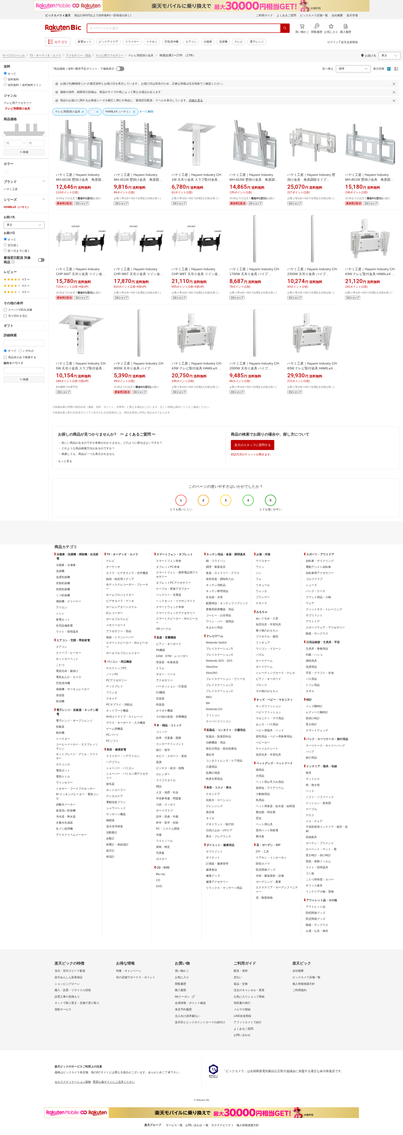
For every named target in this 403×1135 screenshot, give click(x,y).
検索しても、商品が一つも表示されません (88, 454)
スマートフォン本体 (168, 560)
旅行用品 (311, 757)
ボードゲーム (264, 666)
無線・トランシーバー (120, 637)
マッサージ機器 (116, 814)
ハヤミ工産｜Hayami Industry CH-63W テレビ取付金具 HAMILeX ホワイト (370, 274)
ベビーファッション (268, 712)
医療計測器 (213, 772)
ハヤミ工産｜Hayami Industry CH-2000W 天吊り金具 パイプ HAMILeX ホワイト (254, 368)
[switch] (41, 260)
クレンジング (214, 806)
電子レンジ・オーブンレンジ (74, 720)
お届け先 (9, 217)
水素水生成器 (64, 822)
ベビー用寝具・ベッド (270, 730)
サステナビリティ (222, 1125)
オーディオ (113, 567)
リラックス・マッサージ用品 (224, 888)
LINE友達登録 (242, 1016)
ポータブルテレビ (117, 619)
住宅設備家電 (64, 625)
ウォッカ (261, 591)
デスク (310, 815)
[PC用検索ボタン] (285, 28)
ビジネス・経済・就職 (170, 768)
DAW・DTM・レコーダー (172, 656)
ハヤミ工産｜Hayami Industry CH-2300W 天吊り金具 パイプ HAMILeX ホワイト (312, 274)
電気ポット (63, 770)
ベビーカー (263, 742)
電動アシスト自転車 (318, 567)
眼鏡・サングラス (317, 633)
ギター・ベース (166, 674)
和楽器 (160, 704)
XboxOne (212, 666)
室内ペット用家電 (267, 830)
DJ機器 (160, 692)
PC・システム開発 (168, 828)
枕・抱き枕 (313, 785)
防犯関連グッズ (315, 912)
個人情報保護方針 (303, 983)
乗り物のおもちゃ (267, 630)
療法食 (260, 836)
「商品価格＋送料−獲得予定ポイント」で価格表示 (82, 68)
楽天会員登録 (349, 42)
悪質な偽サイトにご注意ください (114, 1082)
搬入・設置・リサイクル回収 (73, 990)
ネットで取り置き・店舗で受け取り (77, 1003)
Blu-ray (160, 874)
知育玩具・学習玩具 (268, 624)
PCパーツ (112, 734)
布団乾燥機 (63, 589)
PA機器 (160, 650)
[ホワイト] (6, 171)
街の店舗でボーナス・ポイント (135, 977)
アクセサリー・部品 (78, 55)
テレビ (238, 41)
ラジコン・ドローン (268, 648)
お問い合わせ (242, 1035)
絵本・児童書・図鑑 (168, 738)
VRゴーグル (163, 629)
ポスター (161, 859)
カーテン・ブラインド (320, 843)
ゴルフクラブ (314, 579)
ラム (258, 579)
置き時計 (311, 724)
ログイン (332, 42)
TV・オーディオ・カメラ (45, 55)
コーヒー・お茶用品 (218, 615)
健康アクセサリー (217, 881)
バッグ (310, 751)
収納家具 (311, 837)
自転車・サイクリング (320, 560)
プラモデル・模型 (267, 636)
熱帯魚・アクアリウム (270, 788)
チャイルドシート (267, 748)
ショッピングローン (67, 983)
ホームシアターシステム (121, 607)
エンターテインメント (170, 744)
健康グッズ (213, 875)
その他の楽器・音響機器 (171, 716)
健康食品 (211, 869)
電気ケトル (63, 776)
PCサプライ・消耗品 (119, 704)
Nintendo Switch (216, 642)
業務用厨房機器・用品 (220, 609)
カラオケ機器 (164, 710)
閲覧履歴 (180, 983)
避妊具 (210, 754)
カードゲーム (264, 660)
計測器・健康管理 (217, 863)
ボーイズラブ (164, 810)
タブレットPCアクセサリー (173, 582)
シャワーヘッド (116, 808)
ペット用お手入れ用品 (270, 782)
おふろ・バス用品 (267, 724)
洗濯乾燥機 (63, 577)
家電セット (85, 41)
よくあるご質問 (286, 15)
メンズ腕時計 (314, 706)
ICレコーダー (114, 613)
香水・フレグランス (218, 836)
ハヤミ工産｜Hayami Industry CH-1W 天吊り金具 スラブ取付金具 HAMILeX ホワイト (197, 179)
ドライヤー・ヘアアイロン (123, 756)
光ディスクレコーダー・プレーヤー (127, 586)
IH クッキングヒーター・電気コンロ (77, 796)
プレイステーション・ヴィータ (225, 679)
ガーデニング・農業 (268, 881)
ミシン (60, 613)
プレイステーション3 (219, 685)
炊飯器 (60, 726)
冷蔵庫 (208, 41)
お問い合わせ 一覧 (196, 1125)
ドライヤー (132, 41)
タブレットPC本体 (168, 567)
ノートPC (112, 674)
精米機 (60, 732)
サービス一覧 (174, 1125)
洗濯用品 (311, 666)
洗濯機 (223, 41)
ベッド (310, 791)
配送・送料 (241, 970)
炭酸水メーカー (66, 804)
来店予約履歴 (183, 1009)
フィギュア (263, 642)
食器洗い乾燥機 (66, 810)
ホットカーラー (116, 790)
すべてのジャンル (14, 55)
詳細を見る (196, 100)
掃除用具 (311, 660)
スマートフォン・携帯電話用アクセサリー (177, 574)
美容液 (210, 812)
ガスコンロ (63, 764)
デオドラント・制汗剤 (220, 824)
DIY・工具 (262, 851)
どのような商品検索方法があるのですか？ (88, 448)
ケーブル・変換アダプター (173, 588)
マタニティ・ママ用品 (270, 718)
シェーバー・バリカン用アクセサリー (127, 776)
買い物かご (182, 970)
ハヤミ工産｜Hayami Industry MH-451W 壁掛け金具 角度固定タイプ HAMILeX (138, 179)
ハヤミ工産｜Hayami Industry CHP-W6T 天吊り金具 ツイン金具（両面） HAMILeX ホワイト (138, 274)
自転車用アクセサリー (320, 573)
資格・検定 (163, 847)
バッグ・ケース (315, 591)
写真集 (160, 853)
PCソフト (112, 741)
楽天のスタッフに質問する (252, 445)
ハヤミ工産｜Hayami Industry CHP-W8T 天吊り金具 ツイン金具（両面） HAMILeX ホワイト (196, 274)
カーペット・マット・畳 (321, 849)
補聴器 (110, 820)
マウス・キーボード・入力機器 (125, 722)
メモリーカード (116, 625)
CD (158, 880)
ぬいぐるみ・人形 (267, 618)
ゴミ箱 (310, 873)
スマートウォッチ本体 (170, 607)
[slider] (4, 135)
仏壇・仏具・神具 (317, 931)
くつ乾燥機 (63, 595)
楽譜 (159, 762)
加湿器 (60, 695)
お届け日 (9, 233)
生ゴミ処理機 (64, 828)
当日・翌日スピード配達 (70, 970)
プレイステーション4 (219, 654)
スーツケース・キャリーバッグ (325, 745)
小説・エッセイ (166, 804)
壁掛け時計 (313, 718)
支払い (238, 977)
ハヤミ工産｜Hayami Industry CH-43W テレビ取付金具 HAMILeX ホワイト (197, 368)
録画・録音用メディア (120, 579)
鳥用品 (260, 800)
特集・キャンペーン (128, 970)
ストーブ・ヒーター (68, 652)
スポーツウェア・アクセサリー (325, 627)
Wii (208, 703)
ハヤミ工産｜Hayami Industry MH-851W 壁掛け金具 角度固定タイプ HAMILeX (369, 179)
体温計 (110, 856)
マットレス (313, 779)
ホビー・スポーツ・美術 (171, 756)
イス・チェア (314, 821)
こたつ (60, 665)
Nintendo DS (214, 709)
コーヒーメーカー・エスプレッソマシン (77, 746)
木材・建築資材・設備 (270, 875)
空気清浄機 (171, 41)
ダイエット (213, 857)
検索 (25, 152)
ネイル (210, 818)
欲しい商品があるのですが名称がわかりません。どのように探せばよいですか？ (112, 442)
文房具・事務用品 (317, 648)
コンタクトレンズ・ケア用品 (224, 760)
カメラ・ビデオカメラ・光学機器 (127, 573)
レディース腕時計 (317, 712)
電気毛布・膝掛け (67, 671)
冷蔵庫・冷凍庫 (66, 565)
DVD (159, 886)
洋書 (159, 834)
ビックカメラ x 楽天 (58, 15)
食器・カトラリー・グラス (223, 573)
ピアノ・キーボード (168, 644)
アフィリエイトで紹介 (248, 1022)
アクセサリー (164, 680)
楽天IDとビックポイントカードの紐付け (200, 1022)
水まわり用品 (214, 627)
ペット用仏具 (264, 824)
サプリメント (214, 851)
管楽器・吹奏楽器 (167, 662)
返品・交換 (241, 983)
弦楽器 (160, 698)
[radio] (5, 73)
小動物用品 (263, 794)
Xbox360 (211, 673)
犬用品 (260, 775)
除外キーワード (13, 363)
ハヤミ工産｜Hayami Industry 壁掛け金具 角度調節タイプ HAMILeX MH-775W (311, 179)
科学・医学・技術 (167, 822)
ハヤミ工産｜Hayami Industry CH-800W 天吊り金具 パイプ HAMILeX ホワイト (139, 368)
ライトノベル (164, 840)
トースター (63, 738)
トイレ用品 (313, 685)
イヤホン (151, 41)
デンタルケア (114, 796)
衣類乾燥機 (63, 583)
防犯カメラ (263, 863)
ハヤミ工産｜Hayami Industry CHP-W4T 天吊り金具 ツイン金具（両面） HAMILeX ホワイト (80, 274)
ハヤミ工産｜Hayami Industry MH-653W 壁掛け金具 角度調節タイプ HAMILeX (253, 179)
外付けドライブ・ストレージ (124, 716)
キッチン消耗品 (216, 585)
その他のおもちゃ (267, 691)
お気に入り (182, 977)
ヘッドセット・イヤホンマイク (175, 601)
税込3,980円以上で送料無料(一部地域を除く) (102, 15)
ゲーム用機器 (114, 728)
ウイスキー (263, 560)
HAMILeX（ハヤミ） (17, 207)
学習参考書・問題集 (168, 798)
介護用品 (211, 766)
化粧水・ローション (218, 800)
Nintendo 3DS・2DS (219, 660)
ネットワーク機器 (117, 710)
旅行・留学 (163, 750)
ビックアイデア (108, 41)
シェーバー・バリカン (120, 768)
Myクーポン (182, 996)
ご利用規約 (299, 990)
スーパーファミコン (218, 721)
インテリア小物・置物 (320, 891)
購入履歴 (180, 990)
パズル (260, 654)
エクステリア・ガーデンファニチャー (277, 889)
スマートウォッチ (317, 730)
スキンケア (213, 794)
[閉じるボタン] (394, 84)
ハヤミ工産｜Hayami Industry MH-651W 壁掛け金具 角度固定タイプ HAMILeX (80, 179)
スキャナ (111, 698)
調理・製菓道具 (216, 567)
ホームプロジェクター (120, 594)
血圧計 (110, 850)
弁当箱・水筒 (214, 597)
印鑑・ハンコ (314, 654)
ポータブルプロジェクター (123, 653)
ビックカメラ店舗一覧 (314, 15)
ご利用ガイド (264, 15)
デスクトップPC (116, 668)
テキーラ (261, 603)
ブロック (261, 685)
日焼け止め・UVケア (219, 830)
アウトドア (313, 621)
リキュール (263, 585)
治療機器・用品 (216, 742)
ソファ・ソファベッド (320, 797)
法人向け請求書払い (187, 1016)
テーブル (311, 809)
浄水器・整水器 (66, 816)
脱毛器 (110, 784)
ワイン (260, 567)
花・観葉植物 (264, 897)
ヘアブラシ (113, 762)
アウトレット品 (315, 906)
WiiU (209, 697)
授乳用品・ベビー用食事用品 (274, 736)
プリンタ (111, 692)
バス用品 (311, 679)
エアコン (191, 41)
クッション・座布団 (318, 803)
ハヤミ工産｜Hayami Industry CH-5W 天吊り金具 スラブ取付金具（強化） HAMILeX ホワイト (81, 368)
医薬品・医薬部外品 (218, 736)
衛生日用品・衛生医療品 (221, 748)
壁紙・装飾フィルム (318, 861)
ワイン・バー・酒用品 (220, 621)
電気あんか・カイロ (68, 677)
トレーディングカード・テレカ (275, 673)
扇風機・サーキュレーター (73, 689)
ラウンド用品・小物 (318, 597)
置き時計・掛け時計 (318, 855)
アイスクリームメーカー (71, 834)
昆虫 (258, 818)
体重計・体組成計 (117, 844)
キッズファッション (268, 706)
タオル (310, 691)
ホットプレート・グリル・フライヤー (77, 756)
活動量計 (111, 832)
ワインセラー (64, 782)
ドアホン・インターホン (271, 857)
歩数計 (110, 838)
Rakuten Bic (63, 28)
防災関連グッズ (265, 869)
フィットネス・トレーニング (324, 609)
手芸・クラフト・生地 (320, 673)
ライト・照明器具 (67, 631)
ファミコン (213, 715)
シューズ (311, 585)
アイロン (61, 607)
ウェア (310, 603)
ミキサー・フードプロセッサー (75, 788)
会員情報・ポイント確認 (190, 1003)
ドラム (160, 668)
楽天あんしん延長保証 (69, 977)
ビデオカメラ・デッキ (120, 601)
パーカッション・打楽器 (171, 686)
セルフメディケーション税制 (73, 1082)
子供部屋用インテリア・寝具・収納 (327, 829)
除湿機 (60, 701)
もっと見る (65, 461)
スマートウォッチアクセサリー (175, 613)
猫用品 (260, 769)
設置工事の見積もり (67, 996)
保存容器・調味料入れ (220, 579)
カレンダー (163, 774)
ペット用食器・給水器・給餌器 (275, 806)
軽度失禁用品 (214, 779)
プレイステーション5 (219, 648)
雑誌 (159, 786)
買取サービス (63, 1009)
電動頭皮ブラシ (116, 802)
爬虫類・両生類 (265, 812)
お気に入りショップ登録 (249, 996)
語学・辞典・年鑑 (167, 816)
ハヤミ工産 (11, 189)
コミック (161, 731)
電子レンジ (257, 41)
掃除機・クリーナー (68, 601)
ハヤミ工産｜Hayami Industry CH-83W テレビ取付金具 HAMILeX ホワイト (312, 368)
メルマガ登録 (242, 1009)
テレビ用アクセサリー (110, 55)
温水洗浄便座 (114, 826)
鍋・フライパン (216, 560)
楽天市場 (352, 15)
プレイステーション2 (219, 691)
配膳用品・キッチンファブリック (227, 603)
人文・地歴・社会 (167, 792)
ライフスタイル (166, 780)
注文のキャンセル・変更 (249, 990)
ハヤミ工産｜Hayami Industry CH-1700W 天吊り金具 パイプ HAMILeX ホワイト (254, 274)
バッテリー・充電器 (168, 594)
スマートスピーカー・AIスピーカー (127, 645)
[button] (5, 129)
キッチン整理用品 (217, 591)
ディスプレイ (114, 686)
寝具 (308, 772)
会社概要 (337, 15)
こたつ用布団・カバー (320, 879)
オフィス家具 (314, 885)
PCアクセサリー (116, 680)
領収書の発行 (242, 1003)
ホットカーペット (67, 659)
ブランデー (263, 597)
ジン (258, 573)
